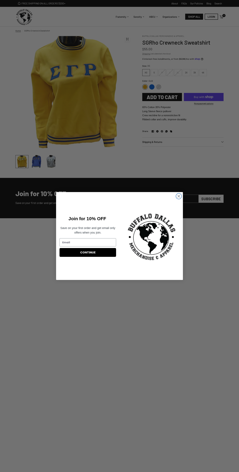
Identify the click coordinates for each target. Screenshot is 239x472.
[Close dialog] (179, 196)
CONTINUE (88, 252)
